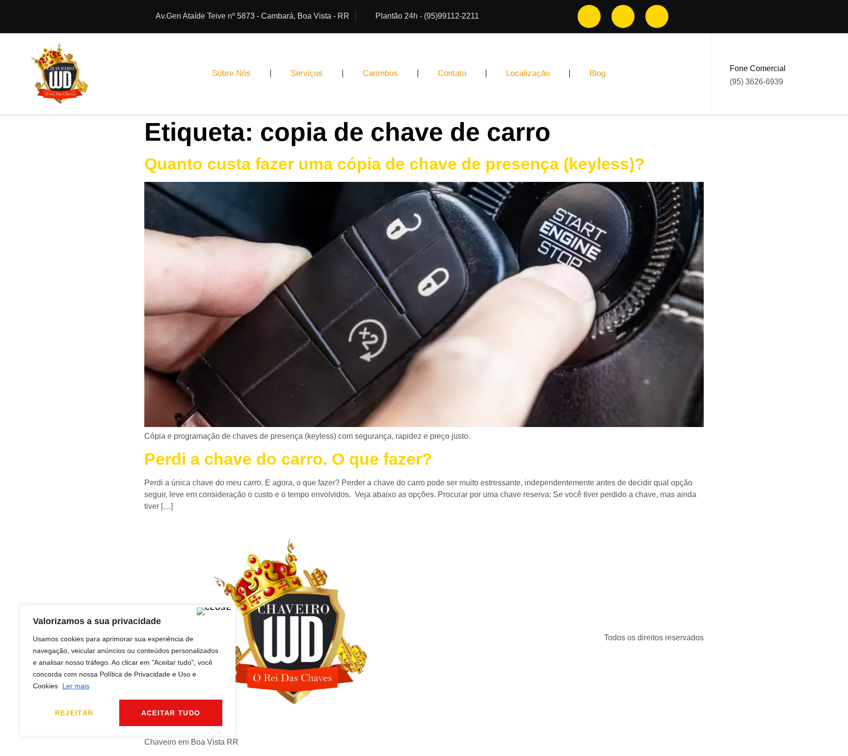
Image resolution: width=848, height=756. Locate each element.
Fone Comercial (758, 68)
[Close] (214, 611)
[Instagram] (589, 16)
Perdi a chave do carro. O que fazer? (288, 459)
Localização (528, 73)
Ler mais (75, 686)
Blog (597, 73)
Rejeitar (74, 713)
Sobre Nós (231, 73)
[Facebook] (623, 16)
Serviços (307, 73)
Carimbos (380, 73)
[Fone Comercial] (800, 73)
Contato (452, 73)
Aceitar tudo (171, 713)
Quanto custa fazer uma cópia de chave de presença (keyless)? (394, 163)
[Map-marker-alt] (656, 16)
